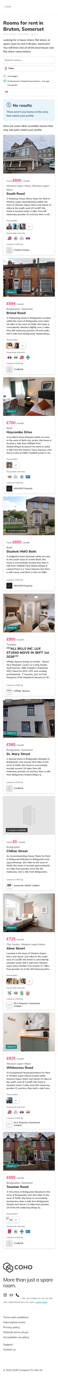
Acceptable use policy (16, 1337)
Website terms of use (15, 1332)
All (6, 91)
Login (8, 6)
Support (8, 1344)
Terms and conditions (16, 1317)
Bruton (34, 34)
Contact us (9, 1349)
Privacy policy (11, 1327)
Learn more (41, 1302)
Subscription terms (14, 1322)
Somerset (24, 34)
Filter (11, 68)
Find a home (9, 34)
